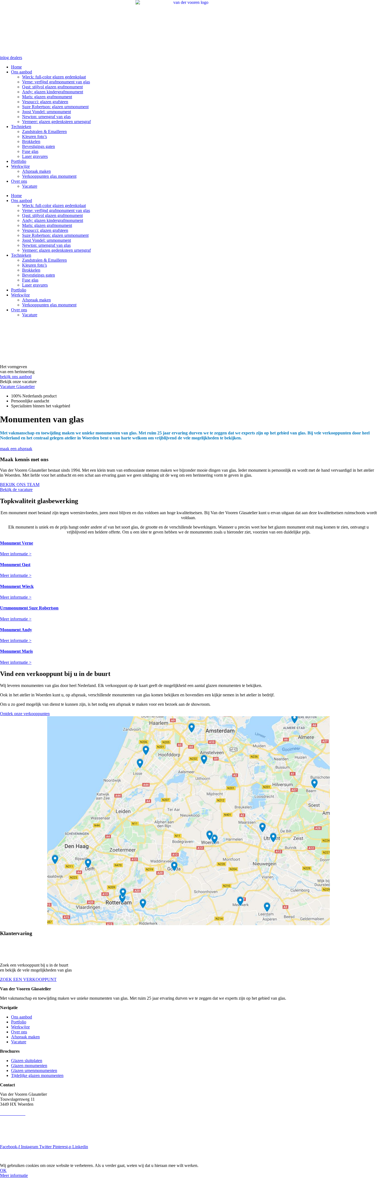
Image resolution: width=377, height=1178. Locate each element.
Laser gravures (35, 156)
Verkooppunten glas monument (49, 176)
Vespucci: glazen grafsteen (45, 101)
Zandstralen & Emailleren (44, 131)
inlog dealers (11, 57)
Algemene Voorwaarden (21, 1137)
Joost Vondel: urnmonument (46, 111)
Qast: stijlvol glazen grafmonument (52, 86)
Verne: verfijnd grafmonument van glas (56, 81)
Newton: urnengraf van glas (46, 116)
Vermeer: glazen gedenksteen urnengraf (56, 121)
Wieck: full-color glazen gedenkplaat (54, 77)
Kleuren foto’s (34, 136)
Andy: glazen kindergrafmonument (52, 91)
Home (16, 67)
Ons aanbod (21, 72)
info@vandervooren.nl (19, 1118)
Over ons (19, 181)
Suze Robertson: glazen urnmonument (55, 106)
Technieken (21, 126)
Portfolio (18, 161)
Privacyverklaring (15, 1128)
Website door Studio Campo (80, 1156)
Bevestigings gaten (38, 146)
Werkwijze (20, 166)
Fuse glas (30, 151)
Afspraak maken (36, 171)
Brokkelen (31, 141)
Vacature (29, 186)
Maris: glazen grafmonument (47, 96)
